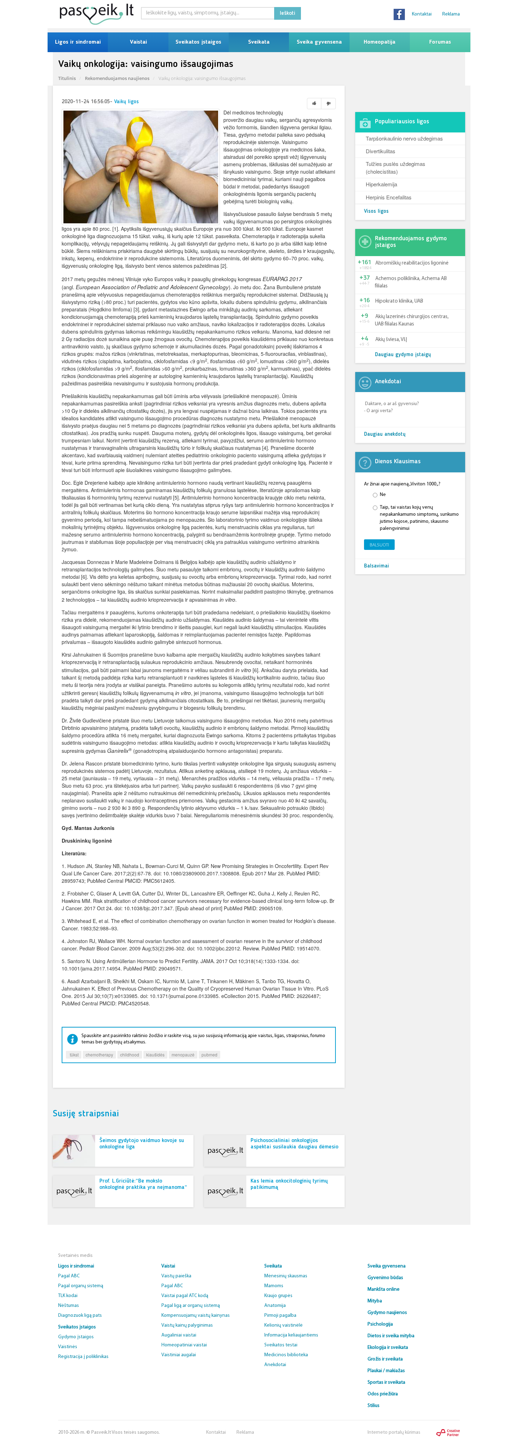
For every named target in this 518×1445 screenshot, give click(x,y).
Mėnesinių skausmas (285, 1276)
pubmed (209, 1055)
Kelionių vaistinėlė (283, 1325)
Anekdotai (275, 1365)
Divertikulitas (380, 151)
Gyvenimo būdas (385, 1277)
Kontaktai (422, 14)
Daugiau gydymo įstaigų (403, 355)
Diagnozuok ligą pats (80, 1315)
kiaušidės (155, 1055)
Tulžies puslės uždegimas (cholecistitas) (395, 167)
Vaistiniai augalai (178, 1355)
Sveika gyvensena (319, 42)
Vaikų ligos (126, 102)
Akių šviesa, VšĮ (391, 339)
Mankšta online (384, 1289)
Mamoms (273, 1286)
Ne (383, 494)
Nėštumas (68, 1305)
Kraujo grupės (278, 1295)
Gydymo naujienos (387, 1312)
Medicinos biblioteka (286, 1355)
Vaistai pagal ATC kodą (184, 1295)
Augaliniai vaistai (178, 1335)
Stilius (374, 1405)
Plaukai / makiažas (386, 1370)
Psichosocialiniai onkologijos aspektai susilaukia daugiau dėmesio (294, 1144)
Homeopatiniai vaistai (184, 1345)
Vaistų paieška (176, 1276)
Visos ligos (376, 211)
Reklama (451, 14)
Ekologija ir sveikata (388, 1347)
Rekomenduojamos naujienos (117, 78)
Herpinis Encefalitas (389, 197)
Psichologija (380, 1324)
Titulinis (67, 78)
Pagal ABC (69, 1276)
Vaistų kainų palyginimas (187, 1325)
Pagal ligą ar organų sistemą (190, 1305)
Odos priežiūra (383, 1394)
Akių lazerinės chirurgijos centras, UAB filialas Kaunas (412, 320)
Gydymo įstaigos (76, 1337)
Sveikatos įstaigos (198, 42)
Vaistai (138, 42)
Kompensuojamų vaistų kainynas (195, 1315)
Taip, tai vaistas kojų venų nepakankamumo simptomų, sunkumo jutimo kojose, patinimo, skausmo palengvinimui (419, 518)
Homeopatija (379, 42)
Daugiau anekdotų (385, 434)
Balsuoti (379, 545)
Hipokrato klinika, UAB (399, 301)
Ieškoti (287, 13)
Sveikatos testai (280, 1345)
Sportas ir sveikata (386, 1382)
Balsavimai (376, 566)
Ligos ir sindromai (78, 42)
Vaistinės (67, 1347)
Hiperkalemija (381, 184)
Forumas (440, 42)
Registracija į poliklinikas (83, 1356)
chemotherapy (99, 1055)
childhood (129, 1055)
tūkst (74, 1055)
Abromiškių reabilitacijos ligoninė (412, 263)
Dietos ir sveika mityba (391, 1336)
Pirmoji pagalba (280, 1315)
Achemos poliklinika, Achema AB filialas (411, 282)
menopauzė (183, 1055)
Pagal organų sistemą (80, 1286)
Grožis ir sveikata (385, 1359)
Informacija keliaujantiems (291, 1335)
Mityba (375, 1301)
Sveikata (259, 42)
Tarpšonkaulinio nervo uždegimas (404, 138)
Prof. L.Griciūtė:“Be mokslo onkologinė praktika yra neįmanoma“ (143, 1184)
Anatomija (275, 1305)
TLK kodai (68, 1295)
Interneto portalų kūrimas (394, 1432)
